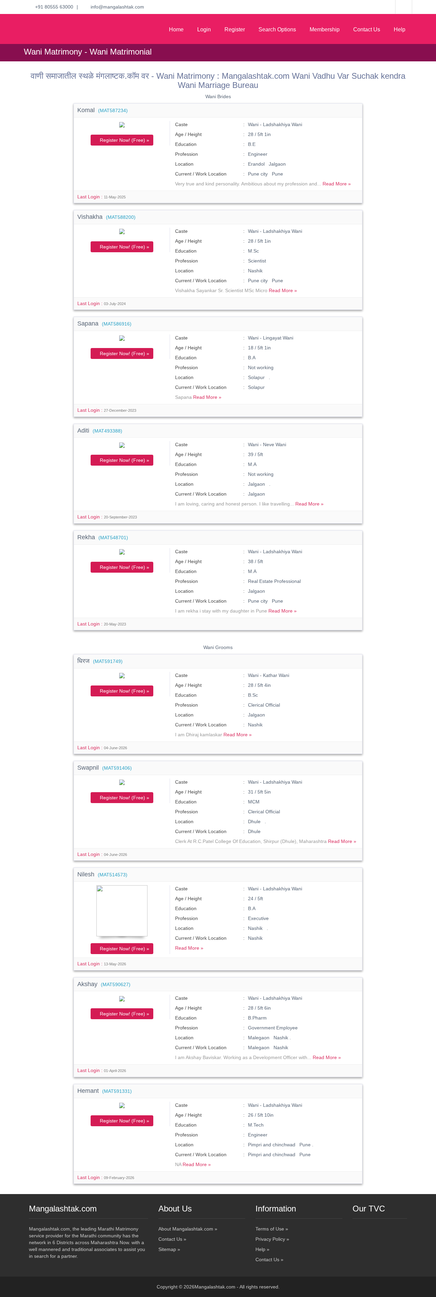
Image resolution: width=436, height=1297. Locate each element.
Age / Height (188, 134)
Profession (186, 154)
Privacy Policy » (272, 1239)
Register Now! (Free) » (123, 140)
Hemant (104, 1090)
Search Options (277, 29)
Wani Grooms (218, 647)
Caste (181, 124)
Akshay (103, 984)
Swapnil (104, 767)
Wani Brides (218, 96)
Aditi (99, 430)
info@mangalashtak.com (115, 7)
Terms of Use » (271, 1229)
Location (184, 164)
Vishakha (106, 216)
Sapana (104, 323)
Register (234, 29)
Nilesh (102, 874)
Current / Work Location (201, 174)
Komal (102, 110)
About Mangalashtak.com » (187, 1229)
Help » (262, 1249)
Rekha (102, 537)
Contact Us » (172, 1239)
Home (176, 29)
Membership (325, 29)
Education (186, 144)
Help (399, 29)
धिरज (100, 661)
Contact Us (366, 29)
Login (204, 29)
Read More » (337, 183)
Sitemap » (169, 1249)
